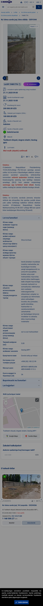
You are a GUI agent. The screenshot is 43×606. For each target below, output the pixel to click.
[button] (21, 602)
